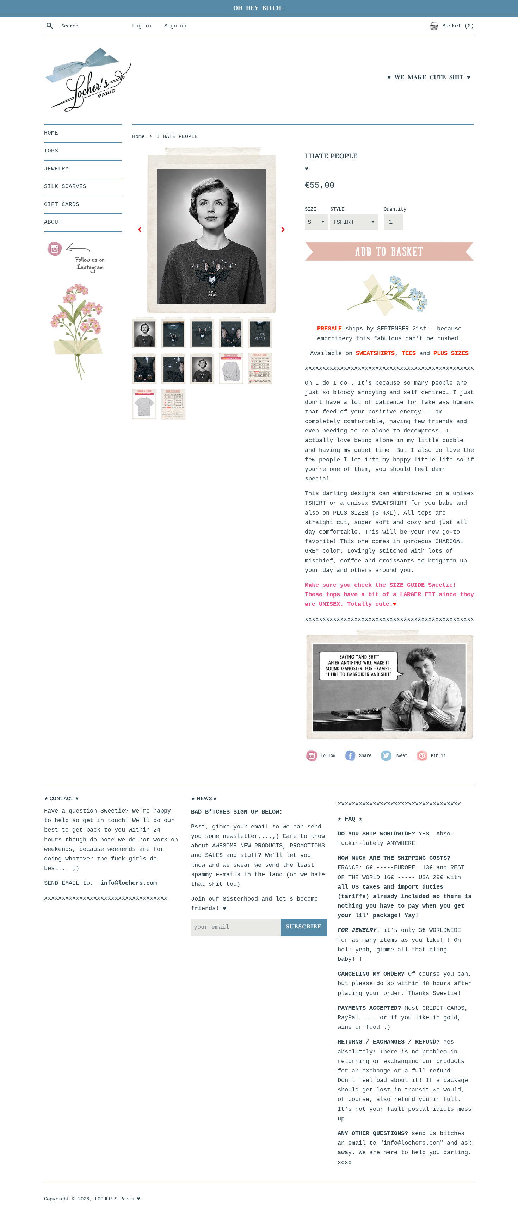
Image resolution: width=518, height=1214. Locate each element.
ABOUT (53, 222)
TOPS (51, 151)
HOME (51, 133)
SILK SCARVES (65, 186)
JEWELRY (56, 169)
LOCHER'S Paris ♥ (117, 1199)
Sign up (175, 26)
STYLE (337, 209)
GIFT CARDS (61, 204)
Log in (141, 26)
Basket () (456, 26)
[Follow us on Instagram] (79, 257)
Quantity (395, 209)
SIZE (310, 209)
